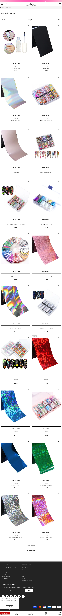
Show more (31, 550)
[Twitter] (23, 596)
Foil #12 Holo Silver (15, 120)
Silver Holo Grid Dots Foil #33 (16, 537)
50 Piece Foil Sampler (16, 276)
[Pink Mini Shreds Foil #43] (46, 511)
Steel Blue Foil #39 (15, 485)
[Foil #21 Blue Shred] (15, 407)
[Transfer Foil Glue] (15, 42)
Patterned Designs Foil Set (46, 172)
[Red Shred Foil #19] (46, 354)
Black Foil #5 (46, 68)
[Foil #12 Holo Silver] (15, 94)
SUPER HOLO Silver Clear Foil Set (46, 328)
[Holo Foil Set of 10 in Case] (46, 198)
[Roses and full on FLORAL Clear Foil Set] (15, 198)
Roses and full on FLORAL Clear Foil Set (16, 224)
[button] (29, 20)
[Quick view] (28, 25)
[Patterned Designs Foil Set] (46, 146)
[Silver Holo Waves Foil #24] (15, 302)
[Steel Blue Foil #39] (15, 459)
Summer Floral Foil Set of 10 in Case (46, 433)
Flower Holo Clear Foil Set (46, 120)
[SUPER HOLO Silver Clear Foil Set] (46, 302)
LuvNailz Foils (8, 7)
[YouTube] (19, 596)
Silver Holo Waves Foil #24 (16, 328)
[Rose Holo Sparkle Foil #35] (46, 250)
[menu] (2, 4)
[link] (46, 614)
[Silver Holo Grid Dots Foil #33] (15, 511)
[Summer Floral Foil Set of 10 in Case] (46, 407)
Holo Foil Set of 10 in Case (46, 224)
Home (1, 7)
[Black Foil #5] (46, 42)
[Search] (6, 4)
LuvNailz (16, 66)
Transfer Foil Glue (16, 68)
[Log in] (55, 4)
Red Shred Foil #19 (46, 381)
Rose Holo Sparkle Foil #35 (46, 276)
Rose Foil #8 (16, 172)
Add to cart (16, 63)
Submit (29, 591)
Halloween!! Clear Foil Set (16, 381)
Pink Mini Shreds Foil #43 (46, 537)
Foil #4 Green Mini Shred (46, 485)
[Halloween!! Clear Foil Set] (15, 354)
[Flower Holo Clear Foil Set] (46, 94)
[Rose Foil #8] (15, 146)
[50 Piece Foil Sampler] (15, 250)
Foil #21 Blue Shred (15, 433)
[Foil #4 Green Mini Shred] (46, 459)
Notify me (46, 376)
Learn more (9, 606)
